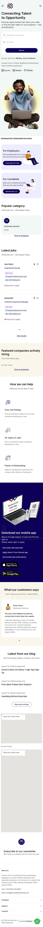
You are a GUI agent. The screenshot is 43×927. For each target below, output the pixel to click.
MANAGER (8, 298)
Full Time (9, 307)
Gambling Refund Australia (14, 696)
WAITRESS (8, 264)
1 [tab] (19, 329)
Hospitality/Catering (12, 268)
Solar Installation (29, 58)
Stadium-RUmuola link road (16, 276)
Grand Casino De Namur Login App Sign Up (20, 671)
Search (21, 50)
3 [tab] (23, 329)
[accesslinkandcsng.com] (10, 6)
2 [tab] (21, 329)
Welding (19, 58)
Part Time (9, 273)
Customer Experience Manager (16, 302)
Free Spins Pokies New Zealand (16, 684)
